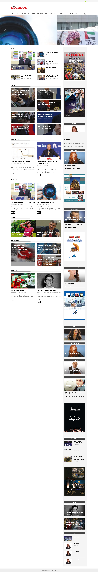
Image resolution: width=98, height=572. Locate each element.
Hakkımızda (12, 1)
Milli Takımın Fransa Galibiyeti (19, 290)
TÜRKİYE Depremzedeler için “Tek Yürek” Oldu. (44, 43)
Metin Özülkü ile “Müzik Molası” (73, 370)
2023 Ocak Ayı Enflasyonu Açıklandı (20, 161)
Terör (49, 33)
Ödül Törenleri (77, 449)
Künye (16, 1)
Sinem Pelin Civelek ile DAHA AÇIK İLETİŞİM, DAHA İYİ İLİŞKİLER (75, 386)
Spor (12, 270)
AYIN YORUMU (67, 139)
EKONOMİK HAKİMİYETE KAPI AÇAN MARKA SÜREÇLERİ (79, 442)
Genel (19, 292)
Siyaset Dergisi (54, 570)
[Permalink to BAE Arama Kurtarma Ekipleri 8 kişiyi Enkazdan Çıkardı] (41, 64)
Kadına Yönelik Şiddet (50, 43)
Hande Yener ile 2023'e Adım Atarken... (72, 165)
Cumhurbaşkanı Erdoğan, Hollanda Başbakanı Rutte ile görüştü (46, 92)
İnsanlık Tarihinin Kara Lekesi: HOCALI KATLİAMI (48, 43)
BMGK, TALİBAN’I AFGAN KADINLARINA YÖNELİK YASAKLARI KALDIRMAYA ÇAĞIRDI (20, 116)
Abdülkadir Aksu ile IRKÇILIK (70, 227)
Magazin (56, 292)
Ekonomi (13, 139)
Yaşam (38, 294)
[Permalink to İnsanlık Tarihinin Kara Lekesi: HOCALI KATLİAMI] (15, 79)
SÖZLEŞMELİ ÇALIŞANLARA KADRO (51, 43)
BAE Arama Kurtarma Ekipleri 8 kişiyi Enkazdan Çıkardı (46, 43)
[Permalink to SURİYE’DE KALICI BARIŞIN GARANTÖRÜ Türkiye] (41, 72)
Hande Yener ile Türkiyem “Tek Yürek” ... (74, 160)
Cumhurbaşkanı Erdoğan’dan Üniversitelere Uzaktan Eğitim (53, 43)
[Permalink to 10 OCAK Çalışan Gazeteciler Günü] (41, 56)
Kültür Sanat (15, 240)
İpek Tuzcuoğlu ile (68, 286)
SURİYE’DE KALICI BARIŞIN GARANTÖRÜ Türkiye (47, 43)
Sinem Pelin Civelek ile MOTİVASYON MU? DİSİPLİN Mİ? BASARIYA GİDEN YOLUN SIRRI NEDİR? (74, 397)
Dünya (57, 33)
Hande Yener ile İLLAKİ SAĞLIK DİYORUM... (73, 168)
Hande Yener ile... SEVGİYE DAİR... (72, 353)
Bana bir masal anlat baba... (72, 278)
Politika (13, 85)
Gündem (53, 33)
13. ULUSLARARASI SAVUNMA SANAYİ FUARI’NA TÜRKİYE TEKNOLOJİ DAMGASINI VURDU (79, 458)
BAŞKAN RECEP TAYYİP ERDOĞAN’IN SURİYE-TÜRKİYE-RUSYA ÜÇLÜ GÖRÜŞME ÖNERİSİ (46, 104)
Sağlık (13, 217)
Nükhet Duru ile (69, 336)
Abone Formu (20, 1)
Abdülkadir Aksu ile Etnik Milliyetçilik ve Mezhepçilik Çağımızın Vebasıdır (75, 218)
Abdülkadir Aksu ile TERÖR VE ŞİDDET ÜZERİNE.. (74, 224)
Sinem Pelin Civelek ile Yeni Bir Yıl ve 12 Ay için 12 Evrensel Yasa (74, 393)
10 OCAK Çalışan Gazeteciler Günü (45, 43)
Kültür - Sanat (24, 249)
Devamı (13, 173)
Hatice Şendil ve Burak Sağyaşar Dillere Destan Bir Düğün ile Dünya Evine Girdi (74, 524)
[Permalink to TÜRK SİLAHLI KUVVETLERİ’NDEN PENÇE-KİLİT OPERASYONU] (41, 79)
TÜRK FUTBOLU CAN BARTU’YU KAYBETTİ (46, 290)
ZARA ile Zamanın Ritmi (69, 283)
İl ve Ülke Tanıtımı (52, 249)
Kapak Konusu (52, 292)
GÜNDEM (13, 48)
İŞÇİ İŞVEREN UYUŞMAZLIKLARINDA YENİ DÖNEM (52, 43)
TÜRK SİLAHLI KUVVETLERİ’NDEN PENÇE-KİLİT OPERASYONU (49, 43)
